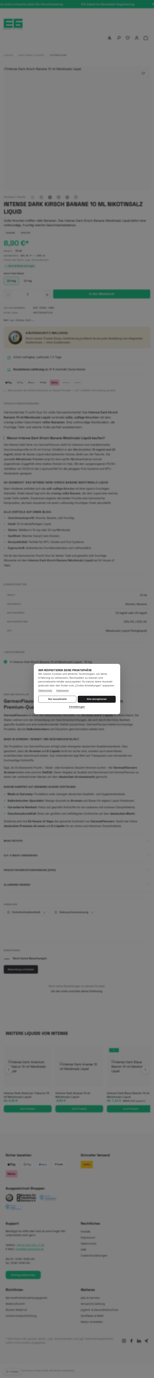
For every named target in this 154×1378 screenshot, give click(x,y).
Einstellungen (77, 706)
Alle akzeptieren (97, 698)
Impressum (62, 690)
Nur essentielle (57, 698)
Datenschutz (45, 690)
